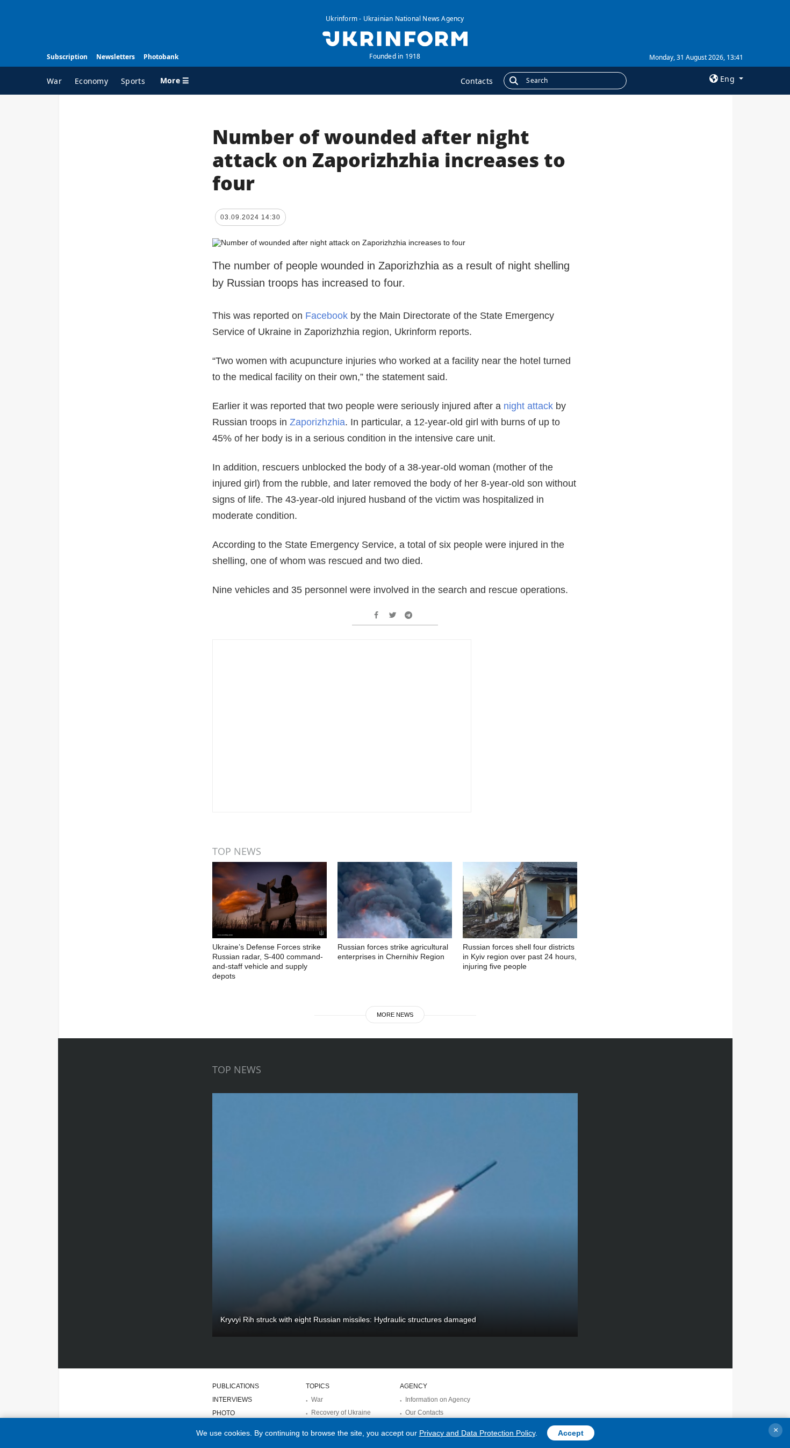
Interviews (232, 1399)
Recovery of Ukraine (341, 1412)
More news (395, 1014)
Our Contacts (424, 1412)
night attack (530, 406)
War (54, 81)
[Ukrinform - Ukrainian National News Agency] (394, 38)
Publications (235, 1386)
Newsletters (115, 56)
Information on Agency (437, 1399)
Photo (223, 1413)
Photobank (160, 56)
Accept (571, 1433)
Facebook (326, 315)
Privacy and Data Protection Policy (477, 1433)
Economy (91, 81)
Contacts (477, 81)
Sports (133, 81)
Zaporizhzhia (317, 422)
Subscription (67, 56)
